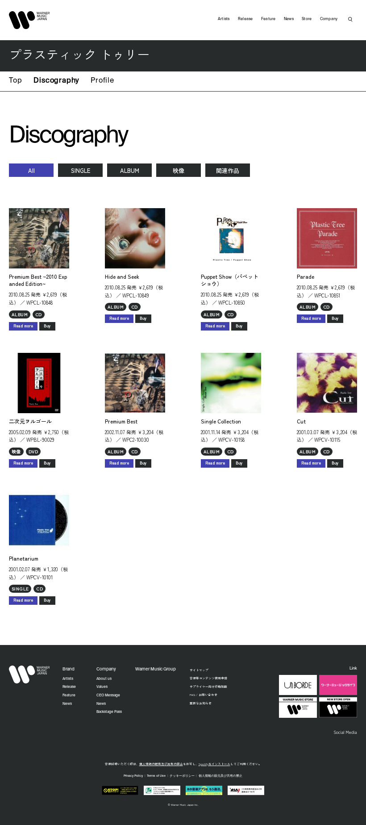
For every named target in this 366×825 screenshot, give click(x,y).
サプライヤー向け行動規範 (208, 686)
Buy (47, 326)
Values (102, 687)
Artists (224, 19)
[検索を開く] (350, 19)
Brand (68, 669)
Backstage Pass (109, 712)
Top (15, 80)
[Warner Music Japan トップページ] (29, 20)
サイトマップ (199, 670)
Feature (268, 19)
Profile (102, 80)
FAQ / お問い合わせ (203, 694)
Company (329, 19)
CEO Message (108, 695)
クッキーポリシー (182, 776)
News (289, 19)
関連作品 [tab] (227, 170)
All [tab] (31, 170)
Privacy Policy (133, 776)
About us (104, 679)
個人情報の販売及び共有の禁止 (161, 764)
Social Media (345, 732)
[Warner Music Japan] (29, 674)
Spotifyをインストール (214, 764)
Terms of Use (156, 776)
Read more (23, 326)
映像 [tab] (178, 170)
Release (245, 19)
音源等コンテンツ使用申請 (208, 678)
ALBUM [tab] (129, 170)
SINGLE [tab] (80, 170)
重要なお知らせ (201, 703)
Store (307, 19)
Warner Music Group (155, 669)
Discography (56, 80)
